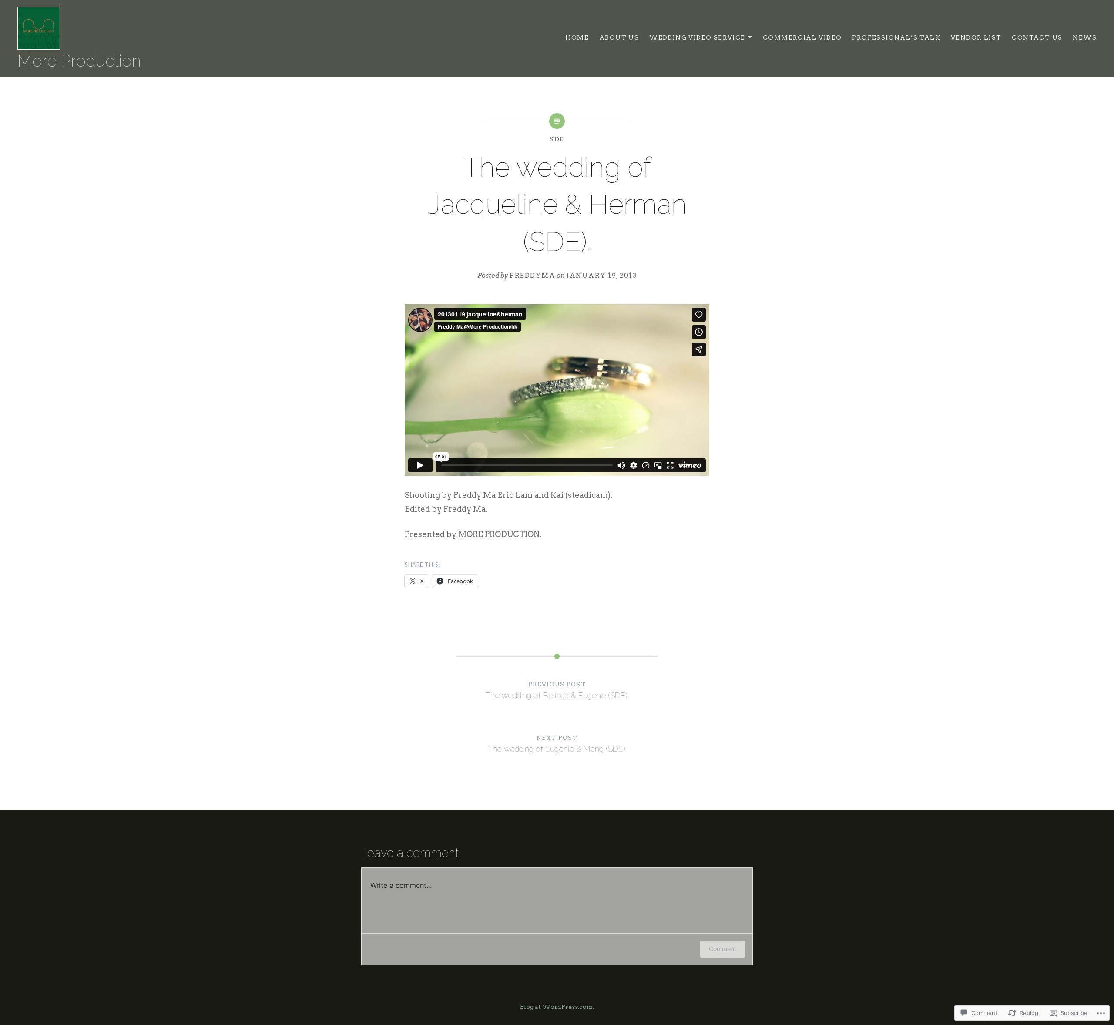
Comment (722, 948)
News (1085, 37)
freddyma (532, 275)
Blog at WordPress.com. (557, 1006)
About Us (619, 37)
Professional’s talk (896, 37)
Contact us (1037, 37)
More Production (79, 61)
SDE (557, 139)
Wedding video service (697, 37)
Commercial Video (802, 37)
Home (577, 37)
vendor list (976, 37)
